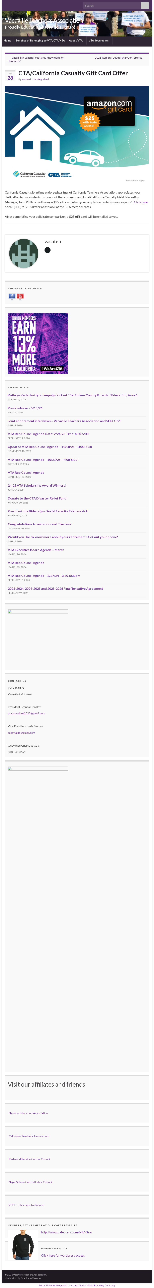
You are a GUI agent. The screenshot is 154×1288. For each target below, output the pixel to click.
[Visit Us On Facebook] (12, 296)
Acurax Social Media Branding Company (93, 1285)
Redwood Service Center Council (29, 1159)
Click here (141, 202)
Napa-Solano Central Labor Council (30, 1182)
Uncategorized (41, 79)
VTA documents (99, 40)
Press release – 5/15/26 (25, 408)
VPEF (12, 1205)
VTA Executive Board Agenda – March (36, 550)
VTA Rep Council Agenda (26, 472)
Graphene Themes (31, 1278)
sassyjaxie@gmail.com (21, 732)
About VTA (76, 40)
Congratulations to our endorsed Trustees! (40, 524)
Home (7, 40)
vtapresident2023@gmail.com (26, 713)
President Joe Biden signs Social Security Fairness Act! (48, 511)
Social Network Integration (53, 1285)
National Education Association (28, 1113)
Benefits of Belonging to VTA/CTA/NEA (40, 40)
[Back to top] (145, 1279)
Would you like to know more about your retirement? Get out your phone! (63, 537)
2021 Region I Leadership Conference (118, 57)
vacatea (26, 79)
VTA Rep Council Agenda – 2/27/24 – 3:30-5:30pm (44, 575)
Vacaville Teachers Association (44, 20)
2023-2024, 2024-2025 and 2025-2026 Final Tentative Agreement (55, 588)
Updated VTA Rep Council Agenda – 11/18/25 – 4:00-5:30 (50, 447)
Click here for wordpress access (63, 1255)
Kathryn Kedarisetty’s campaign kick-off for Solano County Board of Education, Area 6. (73, 395)
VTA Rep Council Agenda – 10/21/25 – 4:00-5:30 (42, 459)
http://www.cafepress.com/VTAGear (66, 1232)
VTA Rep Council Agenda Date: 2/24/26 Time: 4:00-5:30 (48, 434)
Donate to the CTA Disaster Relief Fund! (38, 498)
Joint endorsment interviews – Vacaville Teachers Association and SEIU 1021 (64, 421)
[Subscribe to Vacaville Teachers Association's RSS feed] (7, 4)
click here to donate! (32, 1205)
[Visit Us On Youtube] (20, 296)
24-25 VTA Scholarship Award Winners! (37, 485)
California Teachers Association (29, 1136)
